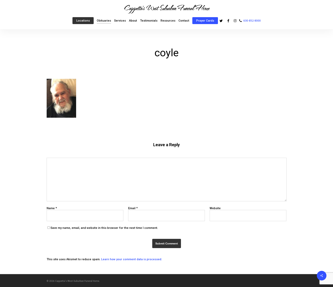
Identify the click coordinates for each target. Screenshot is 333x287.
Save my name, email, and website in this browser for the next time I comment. (104, 228)
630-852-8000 (252, 20)
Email (133, 208)
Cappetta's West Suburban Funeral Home (166, 8)
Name (52, 208)
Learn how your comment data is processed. (131, 259)
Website (215, 208)
